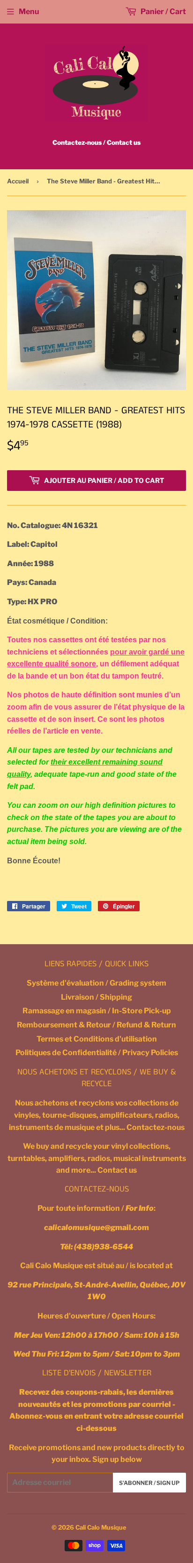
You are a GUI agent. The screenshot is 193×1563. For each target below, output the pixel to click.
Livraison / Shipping (96, 997)
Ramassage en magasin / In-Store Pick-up (96, 1010)
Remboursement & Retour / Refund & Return (96, 1024)
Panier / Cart (162, 11)
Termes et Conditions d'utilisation (97, 1038)
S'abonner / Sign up (149, 1482)
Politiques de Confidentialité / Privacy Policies (96, 1052)
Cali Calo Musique (100, 1527)
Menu (29, 11)
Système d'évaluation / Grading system (96, 983)
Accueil (18, 181)
